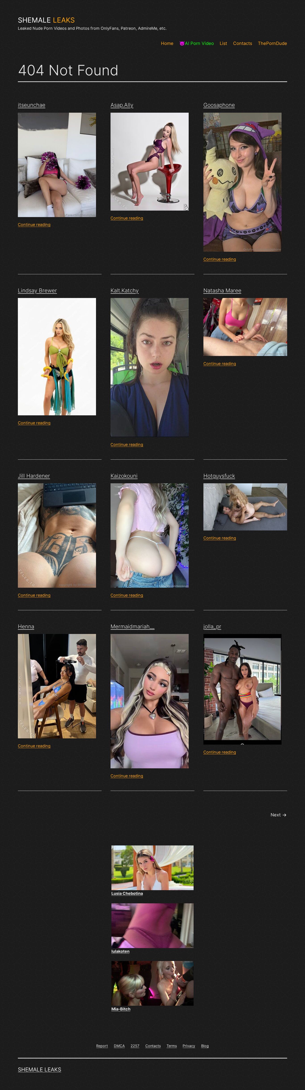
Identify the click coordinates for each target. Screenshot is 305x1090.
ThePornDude (272, 43)
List (223, 43)
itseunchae (31, 105)
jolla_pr (212, 626)
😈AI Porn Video (196, 43)
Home (167, 43)
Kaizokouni (124, 476)
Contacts (242, 43)
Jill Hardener (34, 476)
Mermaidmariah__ (133, 626)
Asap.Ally (122, 105)
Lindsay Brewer (37, 290)
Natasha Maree (222, 290)
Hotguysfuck (219, 476)
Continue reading (34, 224)
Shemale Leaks (39, 1069)
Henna (26, 626)
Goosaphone (219, 105)
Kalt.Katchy (125, 290)
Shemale (46, 20)
